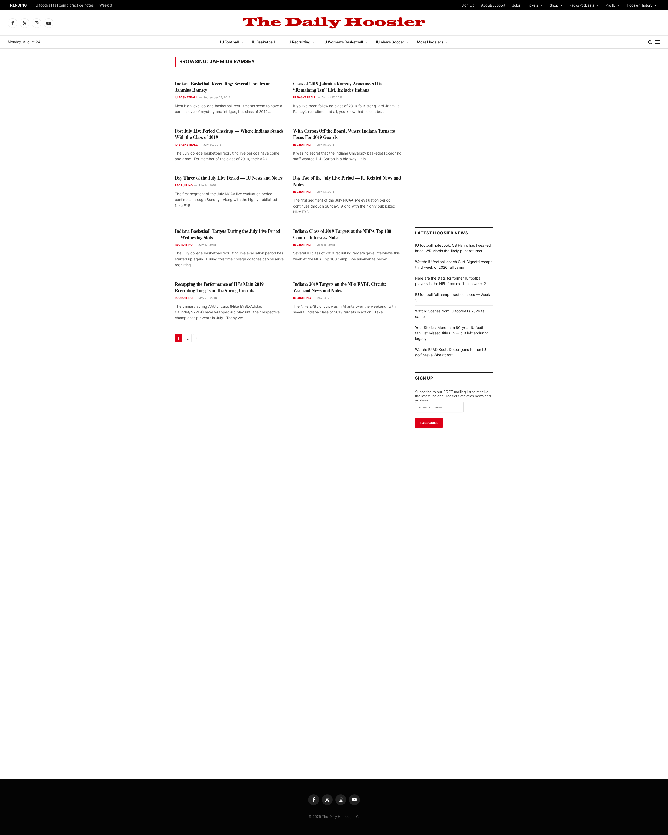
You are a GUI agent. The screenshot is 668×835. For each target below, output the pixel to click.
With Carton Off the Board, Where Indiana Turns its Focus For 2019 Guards (344, 134)
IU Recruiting (299, 42)
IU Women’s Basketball (343, 42)
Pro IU (611, 5)
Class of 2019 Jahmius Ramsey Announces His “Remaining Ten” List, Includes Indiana (337, 86)
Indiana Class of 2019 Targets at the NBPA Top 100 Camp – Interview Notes (342, 234)
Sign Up (468, 5)
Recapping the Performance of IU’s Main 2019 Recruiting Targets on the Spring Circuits (219, 287)
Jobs (516, 5)
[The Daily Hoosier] (334, 23)
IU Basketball (263, 42)
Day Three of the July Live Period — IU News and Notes (228, 178)
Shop (554, 5)
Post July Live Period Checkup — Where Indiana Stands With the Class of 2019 (229, 134)
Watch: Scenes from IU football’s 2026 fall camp (75, 5)
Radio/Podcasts (581, 5)
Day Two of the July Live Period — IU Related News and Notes (347, 181)
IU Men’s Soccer (390, 42)
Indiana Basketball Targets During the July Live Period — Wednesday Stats (227, 234)
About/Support (493, 5)
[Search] (650, 42)
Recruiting (302, 144)
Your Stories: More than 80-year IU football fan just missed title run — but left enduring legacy (452, 333)
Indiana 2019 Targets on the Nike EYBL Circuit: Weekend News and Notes (339, 287)
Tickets (533, 5)
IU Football (229, 42)
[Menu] (657, 42)
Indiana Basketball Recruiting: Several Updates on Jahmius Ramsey (223, 86)
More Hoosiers (430, 42)
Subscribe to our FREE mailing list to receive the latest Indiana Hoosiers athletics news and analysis (453, 396)
